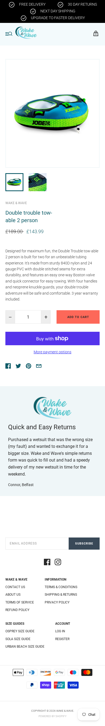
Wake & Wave (16, 203)
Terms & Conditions (61, 587)
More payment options (52, 352)
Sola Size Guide (17, 639)
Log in (60, 631)
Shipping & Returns (61, 594)
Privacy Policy (57, 602)
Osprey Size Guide (19, 631)
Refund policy (17, 610)
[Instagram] (58, 563)
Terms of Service (19, 602)
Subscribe (84, 543)
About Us (12, 594)
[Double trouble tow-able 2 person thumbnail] (14, 182)
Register (62, 639)
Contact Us (15, 587)
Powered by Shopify (52, 716)
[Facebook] (47, 563)
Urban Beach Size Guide (24, 646)
